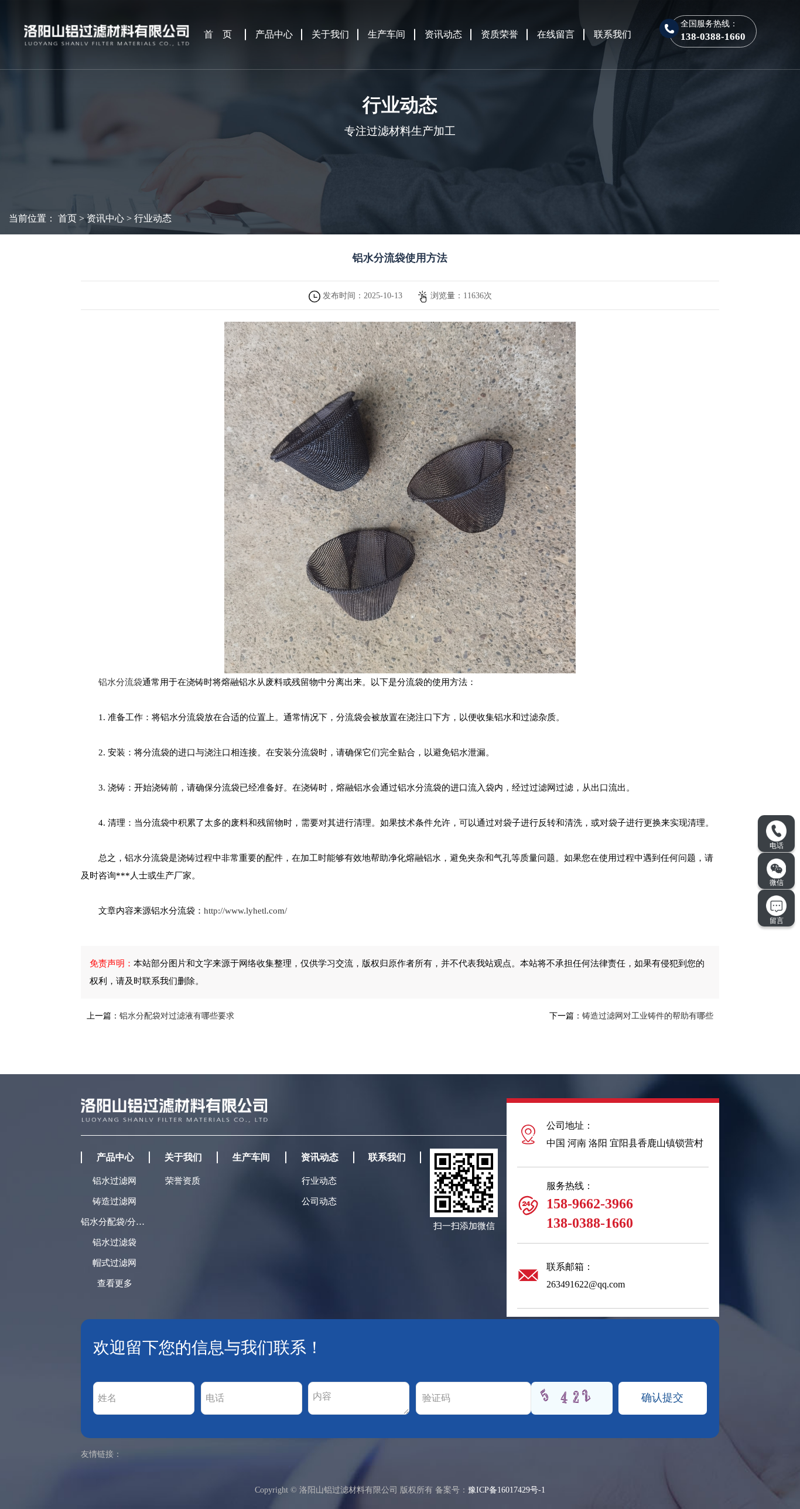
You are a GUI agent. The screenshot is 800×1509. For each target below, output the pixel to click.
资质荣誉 (499, 34)
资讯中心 (105, 218)
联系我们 (612, 34)
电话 (777, 846)
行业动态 (153, 218)
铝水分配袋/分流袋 (115, 1222)
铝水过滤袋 (114, 1242)
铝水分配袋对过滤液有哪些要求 (176, 1015)
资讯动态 (443, 34)
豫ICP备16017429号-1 (506, 1490)
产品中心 (274, 34)
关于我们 (330, 34)
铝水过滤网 (114, 1181)
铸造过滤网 (114, 1201)
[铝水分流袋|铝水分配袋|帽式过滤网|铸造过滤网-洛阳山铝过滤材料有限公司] (106, 33)
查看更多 (114, 1283)
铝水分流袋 (120, 682)
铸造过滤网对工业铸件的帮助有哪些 (647, 1015)
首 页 (218, 34)
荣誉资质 (182, 1181)
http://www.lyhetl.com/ (245, 910)
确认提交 (662, 1398)
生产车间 (386, 34)
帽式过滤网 (114, 1263)
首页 (67, 218)
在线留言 (556, 34)
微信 (777, 882)
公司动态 (319, 1201)
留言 (777, 921)
